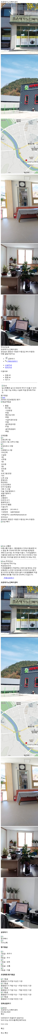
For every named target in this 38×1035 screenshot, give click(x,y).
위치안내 (8, 367)
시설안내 (8, 365)
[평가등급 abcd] (3, 397)
